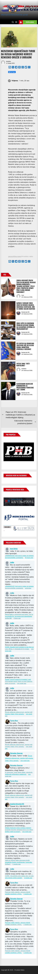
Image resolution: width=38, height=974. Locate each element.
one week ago (21, 683)
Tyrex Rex (14, 721)
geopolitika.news (14, 256)
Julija (12, 562)
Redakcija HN (25, 312)
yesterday (28, 588)
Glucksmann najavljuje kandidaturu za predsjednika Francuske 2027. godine (25, 387)
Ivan (22, 295)
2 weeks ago (16, 864)
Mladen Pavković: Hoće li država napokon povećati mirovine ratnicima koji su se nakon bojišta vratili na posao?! (19, 829)
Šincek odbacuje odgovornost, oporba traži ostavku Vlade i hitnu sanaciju (19, 758)
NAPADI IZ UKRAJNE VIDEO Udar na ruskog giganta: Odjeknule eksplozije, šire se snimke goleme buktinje (25, 306)
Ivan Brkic (14, 549)
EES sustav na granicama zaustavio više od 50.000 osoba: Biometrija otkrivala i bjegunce (25, 346)
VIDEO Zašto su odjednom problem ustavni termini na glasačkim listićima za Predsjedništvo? (25, 326)
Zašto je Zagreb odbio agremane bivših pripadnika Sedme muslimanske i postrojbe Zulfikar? (18, 862)
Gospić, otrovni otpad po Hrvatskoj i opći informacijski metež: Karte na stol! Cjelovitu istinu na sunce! (18, 681)
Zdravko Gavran (16, 753)
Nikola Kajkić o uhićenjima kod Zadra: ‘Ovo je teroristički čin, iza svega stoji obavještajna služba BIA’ (19, 616)
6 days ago (17, 618)
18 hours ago (29, 557)
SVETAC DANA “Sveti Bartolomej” (23, 364)
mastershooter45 (17, 804)
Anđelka (8, 61)
